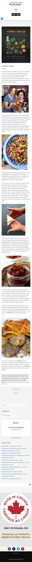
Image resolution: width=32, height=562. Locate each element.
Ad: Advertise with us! (16, 437)
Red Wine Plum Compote (8, 460)
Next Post (16, 393)
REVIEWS (4, 68)
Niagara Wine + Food (7, 446)
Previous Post (16, 389)
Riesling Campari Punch (7, 471)
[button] (16, 9)
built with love (16, 553)
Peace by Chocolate (7, 478)
